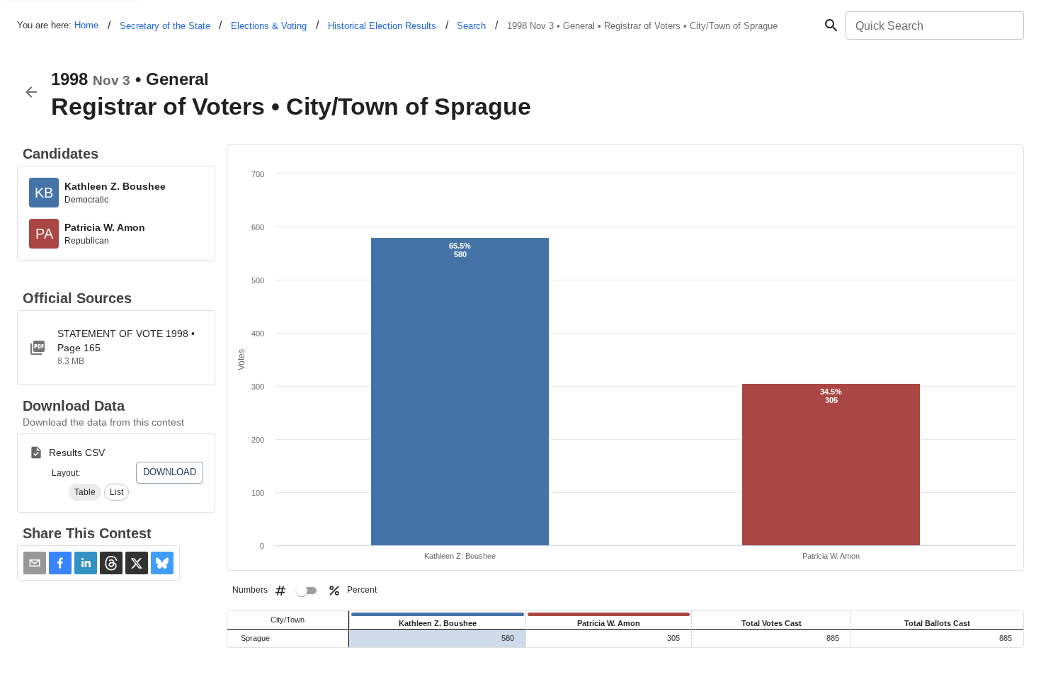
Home (86, 25)
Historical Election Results (382, 26)
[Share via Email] (34, 563)
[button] (85, 492)
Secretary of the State (165, 26)
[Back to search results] (31, 92)
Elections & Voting (269, 26)
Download (169, 472)
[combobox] (934, 25)
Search (471, 26)
